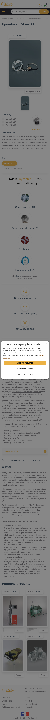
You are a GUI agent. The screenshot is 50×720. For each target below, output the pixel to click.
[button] (25, 374)
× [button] (46, 344)
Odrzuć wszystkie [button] (25, 369)
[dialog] (25, 360)
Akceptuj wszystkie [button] (25, 363)
